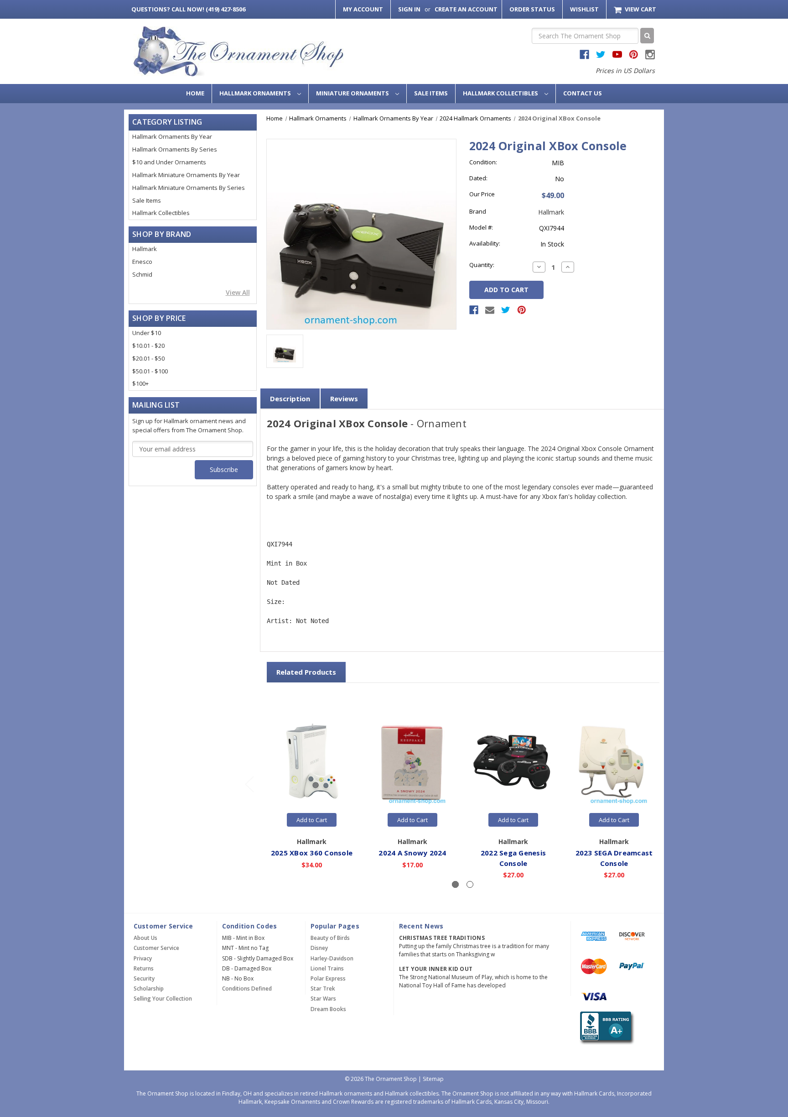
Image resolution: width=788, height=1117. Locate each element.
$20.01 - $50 (148, 358)
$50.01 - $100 (150, 371)
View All (238, 292)
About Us (145, 938)
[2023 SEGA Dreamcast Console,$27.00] (614, 761)
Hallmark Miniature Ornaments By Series (188, 188)
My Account (363, 9)
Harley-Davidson (332, 958)
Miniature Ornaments (353, 93)
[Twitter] (505, 310)
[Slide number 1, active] (455, 884)
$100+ (140, 383)
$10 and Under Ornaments (169, 162)
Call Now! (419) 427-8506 (188, 9)
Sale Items (431, 93)
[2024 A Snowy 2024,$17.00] (412, 761)
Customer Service (156, 948)
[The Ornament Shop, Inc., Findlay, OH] (605, 1028)
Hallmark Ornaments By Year (172, 136)
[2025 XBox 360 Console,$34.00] (312, 761)
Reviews (344, 398)
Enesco (142, 261)
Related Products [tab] (306, 671)
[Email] (489, 310)
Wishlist (584, 9)
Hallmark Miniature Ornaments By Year (186, 175)
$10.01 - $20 (148, 345)
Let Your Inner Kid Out (436, 969)
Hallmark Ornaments (255, 93)
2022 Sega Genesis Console (513, 858)
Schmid (142, 274)
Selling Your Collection (163, 998)
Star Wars (323, 998)
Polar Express (328, 978)
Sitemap (433, 1079)
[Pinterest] (521, 310)
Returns (144, 968)
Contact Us (582, 93)
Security (144, 978)
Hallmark (144, 249)
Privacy (143, 958)
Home (195, 93)
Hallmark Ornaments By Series (174, 149)
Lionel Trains (327, 968)
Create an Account (466, 9)
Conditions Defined (247, 988)
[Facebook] (473, 310)
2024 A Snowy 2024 (412, 852)
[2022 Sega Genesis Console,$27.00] (513, 761)
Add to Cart (311, 820)
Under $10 (146, 333)
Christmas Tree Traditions (442, 938)
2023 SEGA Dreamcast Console (614, 858)
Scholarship (149, 988)
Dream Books (328, 1009)
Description (290, 398)
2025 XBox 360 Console (312, 852)
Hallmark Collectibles (501, 93)
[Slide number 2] (470, 884)
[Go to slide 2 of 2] (249, 784)
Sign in (409, 9)
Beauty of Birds (330, 938)
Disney (319, 948)
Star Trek (323, 988)
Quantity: (481, 265)
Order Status (532, 9)
